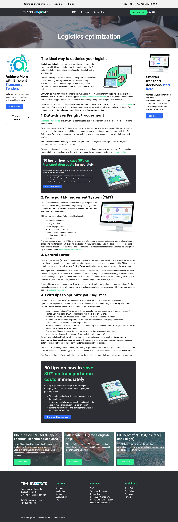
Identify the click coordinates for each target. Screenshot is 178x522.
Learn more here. (120, 152)
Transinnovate (126, 104)
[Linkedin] (126, 4)
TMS (74, 12)
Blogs (71, 4)
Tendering (85, 12)
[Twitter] (132, 4)
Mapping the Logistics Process (93, 97)
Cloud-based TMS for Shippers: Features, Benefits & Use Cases (36, 437)
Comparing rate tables (50, 121)
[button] (29, 118)
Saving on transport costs (37, 4)
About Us (58, 4)
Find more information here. (71, 250)
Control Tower (100, 12)
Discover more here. (57, 290)
